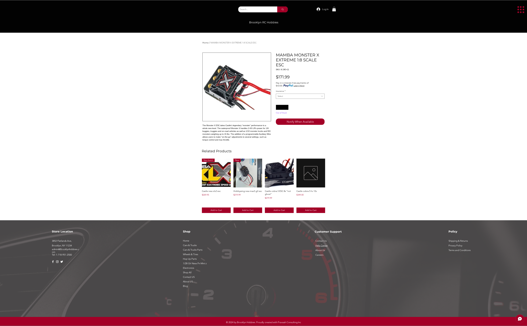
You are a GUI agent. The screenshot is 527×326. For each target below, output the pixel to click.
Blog (185, 286)
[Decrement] (278, 107)
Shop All (187, 272)
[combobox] (300, 96)
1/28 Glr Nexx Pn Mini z (195, 263)
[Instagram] (57, 261)
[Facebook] (53, 261)
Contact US (189, 277)
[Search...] (282, 9)
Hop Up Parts (190, 258)
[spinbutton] (282, 107)
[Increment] (286, 107)
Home (205, 42)
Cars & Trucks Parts (192, 249)
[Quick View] (279, 173)
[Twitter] (61, 261)
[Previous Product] (198, 173)
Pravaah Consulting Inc (289, 322)
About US (188, 281)
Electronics (188, 268)
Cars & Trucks (190, 245)
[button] (520, 9)
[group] (263, 185)
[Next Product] (329, 173)
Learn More (299, 85)
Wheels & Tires (190, 254)
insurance (280, 91)
